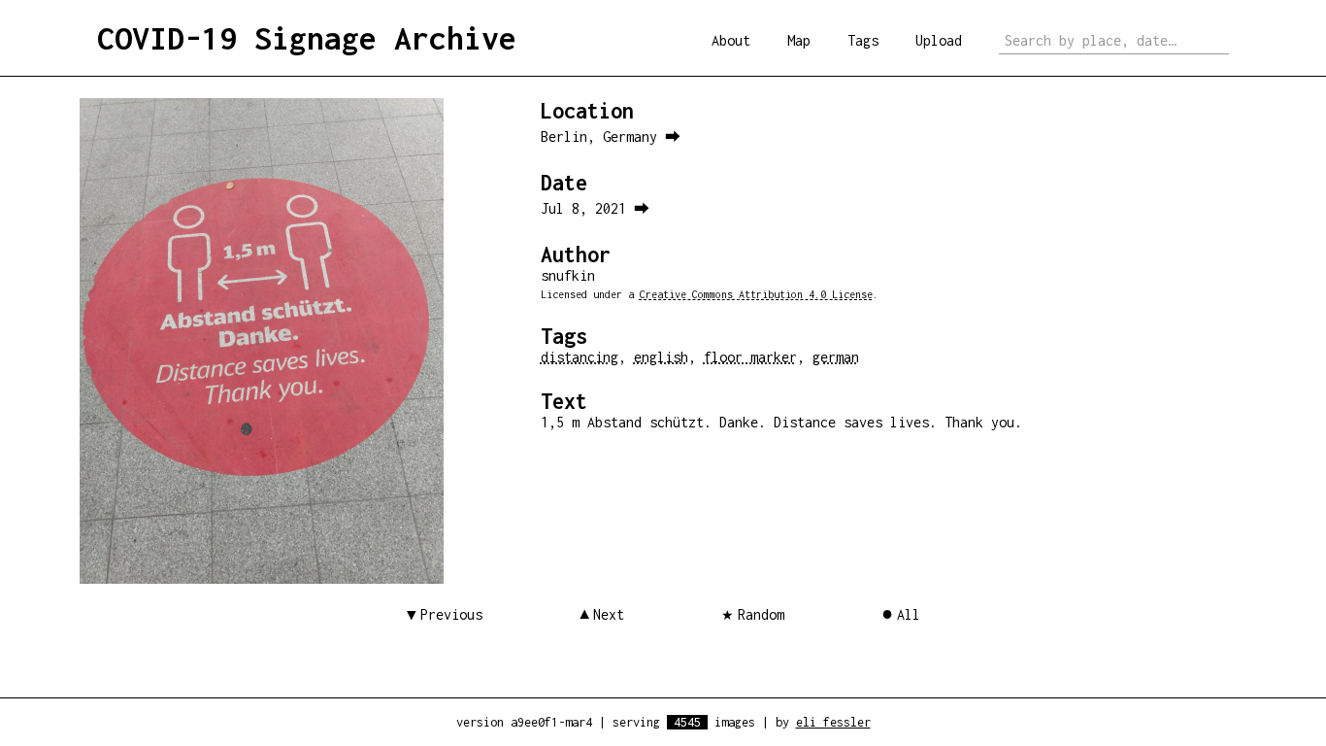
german (835, 357)
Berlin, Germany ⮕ (610, 136)
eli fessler (833, 722)
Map (799, 40)
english (661, 357)
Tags (862, 40)
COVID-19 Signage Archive (306, 37)
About (731, 40)
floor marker (750, 357)
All (908, 614)
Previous (451, 614)
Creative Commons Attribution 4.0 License (756, 294)
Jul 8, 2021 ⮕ (595, 208)
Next (608, 614)
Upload (938, 40)
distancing (579, 357)
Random (761, 614)
